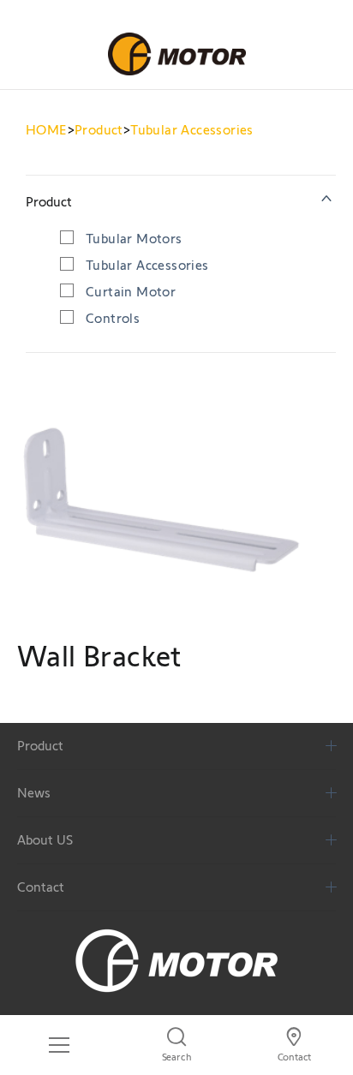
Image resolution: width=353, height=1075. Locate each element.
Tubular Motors (134, 238)
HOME (47, 129)
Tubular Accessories (192, 129)
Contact (40, 887)
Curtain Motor (131, 291)
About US (45, 840)
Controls (113, 318)
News (34, 792)
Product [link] (49, 201)
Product (99, 129)
